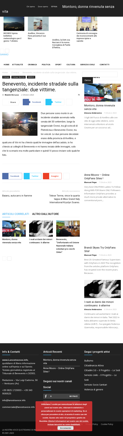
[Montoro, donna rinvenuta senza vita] (14, 228)
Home (6, 64)
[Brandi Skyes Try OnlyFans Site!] (102, 225)
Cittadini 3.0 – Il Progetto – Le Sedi (102, 370)
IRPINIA (54, 6)
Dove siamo (43, 6)
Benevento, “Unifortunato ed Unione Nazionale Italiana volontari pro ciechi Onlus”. (67, 245)
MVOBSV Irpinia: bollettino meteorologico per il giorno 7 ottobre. (12, 37)
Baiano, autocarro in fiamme (17, 195)
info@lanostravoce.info (13, 400)
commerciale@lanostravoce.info (18, 407)
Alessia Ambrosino (93, 113)
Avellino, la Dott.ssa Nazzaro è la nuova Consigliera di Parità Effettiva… (61, 44)
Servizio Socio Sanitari (95, 384)
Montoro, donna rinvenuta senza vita (59, 362)
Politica (46, 64)
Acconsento (65, 428)
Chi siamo (31, 6)
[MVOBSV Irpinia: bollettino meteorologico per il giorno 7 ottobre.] (14, 24)
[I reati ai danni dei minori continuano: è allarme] (41, 228)
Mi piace (74, 396)
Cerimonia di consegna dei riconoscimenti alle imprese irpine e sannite (87, 37)
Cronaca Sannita (18, 77)
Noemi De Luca (12, 95)
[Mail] (115, 58)
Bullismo (88, 360)
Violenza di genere (93, 389)
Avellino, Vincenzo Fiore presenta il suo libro (37, 36)
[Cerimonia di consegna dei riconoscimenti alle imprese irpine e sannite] (87, 24)
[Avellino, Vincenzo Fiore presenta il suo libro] (38, 24)
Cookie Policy (107, 424)
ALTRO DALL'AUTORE (45, 214)
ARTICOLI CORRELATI (15, 214)
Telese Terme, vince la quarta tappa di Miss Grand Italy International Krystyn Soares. (64, 199)
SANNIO (4, 54)
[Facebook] (109, 58)
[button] (83, 64)
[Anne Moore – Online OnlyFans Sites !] (102, 152)
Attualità (17, 64)
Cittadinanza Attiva (94, 365)
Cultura (70, 64)
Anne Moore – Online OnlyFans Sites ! (58, 370)
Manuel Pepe (90, 182)
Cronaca (32, 64)
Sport (58, 64)
